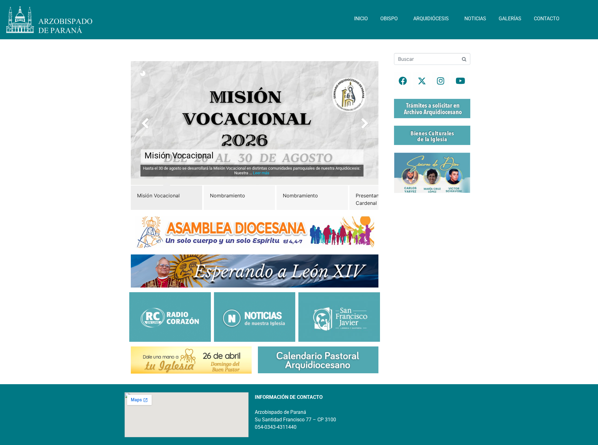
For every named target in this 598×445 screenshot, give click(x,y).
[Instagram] (440, 81)
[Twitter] (421, 81)
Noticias (475, 19)
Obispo (389, 19)
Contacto (546, 19)
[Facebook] (402, 81)
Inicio (361, 19)
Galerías (510, 19)
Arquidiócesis (431, 19)
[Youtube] (459, 81)
